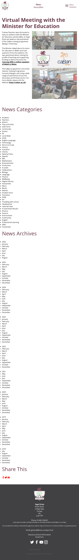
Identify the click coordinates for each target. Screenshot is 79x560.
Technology (6, 143)
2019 (4, 417)
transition (6, 149)
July (3, 255)
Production (6, 165)
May (3, 269)
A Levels (5, 168)
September (6, 276)
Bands (4, 188)
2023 (4, 317)
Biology (5, 172)
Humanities (6, 183)
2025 (4, 262)
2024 (4, 287)
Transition (6, 195)
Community (6, 129)
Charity (5, 152)
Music (4, 186)
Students (5, 117)
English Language (9, 140)
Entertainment (7, 163)
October (5, 278)
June (3, 253)
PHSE (4, 197)
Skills (4, 224)
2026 (4, 242)
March (4, 248)
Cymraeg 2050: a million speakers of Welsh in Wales (15, 63)
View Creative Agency (46, 554)
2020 (4, 392)
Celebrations (7, 170)
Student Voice (7, 193)
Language (6, 174)
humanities (6, 227)
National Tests (7, 154)
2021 (4, 371)
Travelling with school (10, 202)
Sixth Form (6, 127)
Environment (7, 215)
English (5, 220)
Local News (6, 136)
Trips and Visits (8, 124)
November (6, 280)
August (5, 258)
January (5, 244)
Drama (4, 131)
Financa (5, 211)
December (6, 283)
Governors (39, 537)
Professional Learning (10, 222)
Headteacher (7, 204)
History (5, 147)
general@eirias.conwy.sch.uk (42, 530)
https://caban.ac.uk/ (17, 82)
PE (3, 133)
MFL (3, 158)
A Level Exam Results (10, 209)
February (5, 246)
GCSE (4, 138)
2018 (4, 449)
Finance (5, 177)
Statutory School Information (39, 535)
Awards (5, 156)
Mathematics (7, 161)
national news (7, 206)
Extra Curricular (8, 145)
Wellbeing (6, 179)
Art (3, 199)
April (4, 251)
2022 (4, 346)
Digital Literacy (7, 181)
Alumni (5, 122)
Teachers (5, 120)
